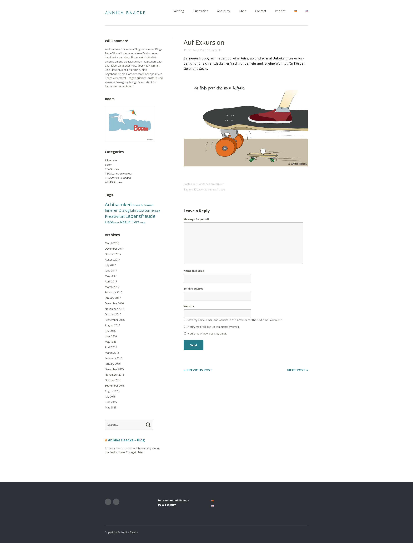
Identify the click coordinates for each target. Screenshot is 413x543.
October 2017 (113, 254)
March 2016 (112, 352)
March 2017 (112, 287)
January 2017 (113, 298)
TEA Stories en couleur (210, 184)
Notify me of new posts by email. (207, 333)
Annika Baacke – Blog (126, 440)
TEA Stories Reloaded (118, 178)
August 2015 (112, 391)
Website (189, 306)
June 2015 (111, 402)
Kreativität (200, 189)
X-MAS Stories (113, 182)
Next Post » (297, 370)
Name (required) (194, 271)
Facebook (108, 502)
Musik (116, 223)
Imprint (280, 11)
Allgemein (111, 160)
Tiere (135, 222)
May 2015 (110, 407)
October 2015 (113, 380)
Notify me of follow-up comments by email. (213, 327)
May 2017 (110, 276)
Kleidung (155, 210)
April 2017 (111, 281)
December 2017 (114, 248)
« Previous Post (198, 370)
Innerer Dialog (117, 210)
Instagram (116, 502)
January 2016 (113, 363)
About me (224, 11)
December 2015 (114, 369)
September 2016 (115, 320)
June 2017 (111, 270)
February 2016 (113, 358)
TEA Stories (112, 169)
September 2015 (115, 385)
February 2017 (113, 292)
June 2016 (111, 336)
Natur (125, 221)
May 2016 (110, 342)
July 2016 (110, 331)
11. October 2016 (194, 50)
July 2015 (110, 396)
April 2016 (111, 347)
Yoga (142, 222)
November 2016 (114, 309)
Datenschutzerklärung (172, 500)
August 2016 (112, 325)
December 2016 (114, 303)
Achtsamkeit (118, 204)
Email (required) (194, 288)
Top (304, 532)
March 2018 (112, 243)
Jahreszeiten (140, 210)
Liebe (109, 222)
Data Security (167, 504)
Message (196, 219)
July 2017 (110, 265)
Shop (243, 11)
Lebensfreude (216, 189)
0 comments (214, 50)
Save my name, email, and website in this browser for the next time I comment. (234, 320)
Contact (260, 11)
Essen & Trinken (143, 205)
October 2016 (113, 314)
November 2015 (114, 374)
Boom (108, 164)
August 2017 (112, 259)
